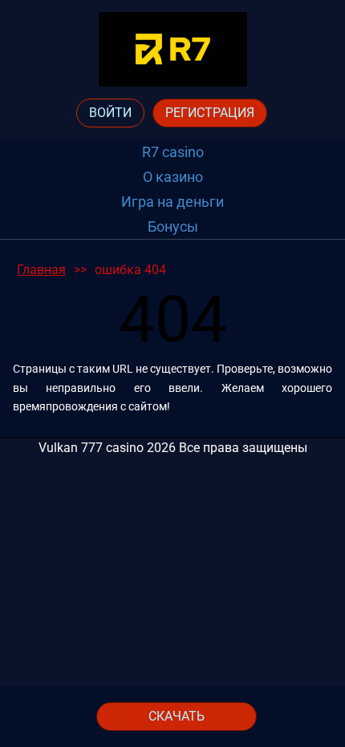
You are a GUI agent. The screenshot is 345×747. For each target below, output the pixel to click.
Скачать (176, 716)
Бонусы (173, 226)
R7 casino (173, 151)
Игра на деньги (172, 201)
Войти (110, 112)
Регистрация (209, 112)
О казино (173, 176)
